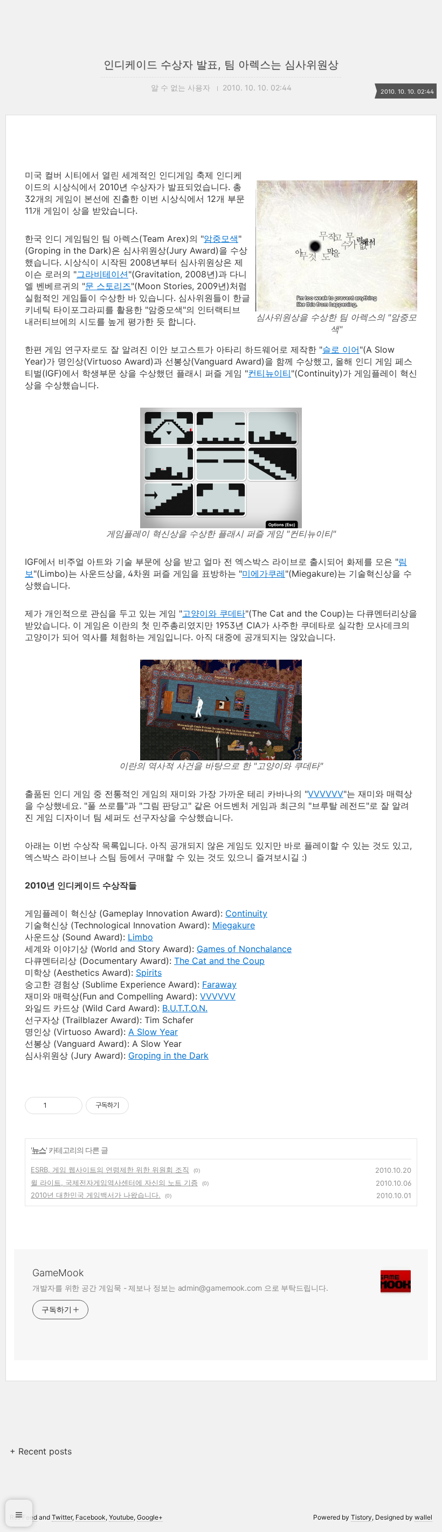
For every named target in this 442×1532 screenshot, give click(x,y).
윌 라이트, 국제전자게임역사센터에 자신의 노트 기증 (114, 1182)
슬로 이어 (341, 349)
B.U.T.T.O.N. (185, 1008)
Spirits (149, 972)
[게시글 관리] (70, 1105)
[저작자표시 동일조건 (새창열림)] (138, 1105)
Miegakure (233, 925)
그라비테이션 (102, 274)
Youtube (121, 1517)
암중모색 (221, 238)
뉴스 (39, 1150)
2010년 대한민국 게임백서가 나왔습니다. (96, 1195)
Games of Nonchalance (244, 948)
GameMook (58, 1272)
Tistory (361, 1517)
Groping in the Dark (168, 1055)
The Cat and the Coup (219, 960)
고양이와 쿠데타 (213, 613)
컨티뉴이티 (269, 373)
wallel (423, 1517)
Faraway (219, 984)
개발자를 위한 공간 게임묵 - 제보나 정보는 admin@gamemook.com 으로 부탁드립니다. (180, 1287)
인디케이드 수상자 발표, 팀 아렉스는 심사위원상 (221, 64)
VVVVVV (325, 793)
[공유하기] (57, 1105)
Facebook (90, 1517)
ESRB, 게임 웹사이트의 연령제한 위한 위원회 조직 (110, 1169)
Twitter (62, 1517)
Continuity (246, 913)
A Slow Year (153, 1031)
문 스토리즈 (108, 286)
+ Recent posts (41, 1451)
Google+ (150, 1517)
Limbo (140, 937)
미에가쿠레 (263, 573)
